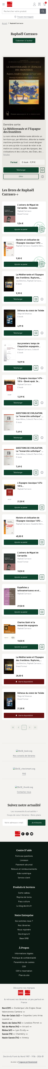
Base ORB (24, 938)
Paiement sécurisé (24, 864)
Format (13, 162)
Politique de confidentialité (24, 957)
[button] (24, 144)
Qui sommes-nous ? (24, 921)
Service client (24, 877)
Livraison (24, 860)
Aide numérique (24, 873)
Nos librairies (24, 925)
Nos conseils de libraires (24, 755)
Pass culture (24, 901)
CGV (24, 966)
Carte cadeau (24, 892)
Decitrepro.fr (24, 934)
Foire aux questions (24, 856)
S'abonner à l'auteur (24, 40)
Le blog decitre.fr (24, 906)
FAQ (24, 773)
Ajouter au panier (21, 229)
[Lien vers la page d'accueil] (9, 4)
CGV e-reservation (24, 970)
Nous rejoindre (24, 929)
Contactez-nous (24, 792)
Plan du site (24, 975)
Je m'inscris (37, 822)
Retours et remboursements (24, 869)
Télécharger (21, 170)
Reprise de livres (24, 897)
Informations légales (24, 953)
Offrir (21, 176)
